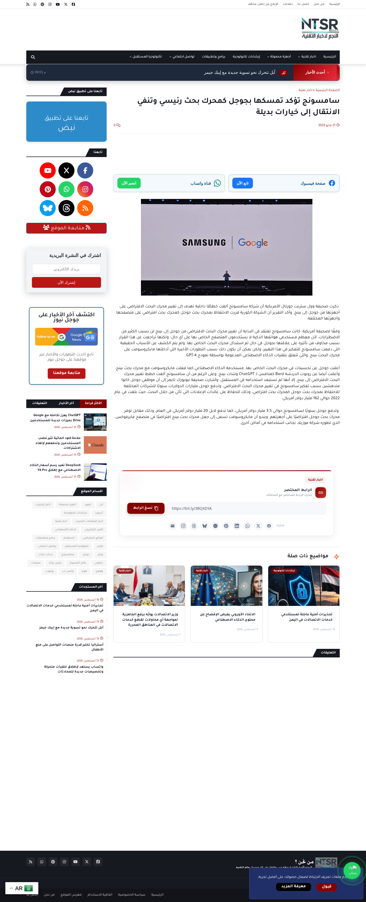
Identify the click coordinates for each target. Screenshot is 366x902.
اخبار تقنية (305, 90)
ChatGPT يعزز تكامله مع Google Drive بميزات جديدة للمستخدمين (55, 418)
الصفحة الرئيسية (328, 90)
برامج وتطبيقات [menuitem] (213, 57)
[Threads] (194, 526)
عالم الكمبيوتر (78, 563)
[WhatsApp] (247, 526)
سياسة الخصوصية (131, 895)
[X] (258, 526)
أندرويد (99, 513)
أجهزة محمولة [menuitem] (280, 57)
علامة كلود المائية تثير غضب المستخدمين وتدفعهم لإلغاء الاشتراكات (58, 443)
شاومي (99, 563)
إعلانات (288, 4)
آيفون (87, 504)
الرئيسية (334, 4)
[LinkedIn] (237, 526)
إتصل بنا (303, 4)
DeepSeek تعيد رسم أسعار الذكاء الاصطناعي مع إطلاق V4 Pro (55, 468)
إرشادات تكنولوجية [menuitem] (246, 57)
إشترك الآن (66, 282)
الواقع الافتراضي (93, 538)
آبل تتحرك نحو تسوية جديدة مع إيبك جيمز (71, 628)
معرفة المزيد (293, 887)
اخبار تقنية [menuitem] (308, 57)
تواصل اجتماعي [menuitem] (184, 57)
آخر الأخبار (66, 403)
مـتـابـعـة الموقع (68, 228)
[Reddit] (215, 526)
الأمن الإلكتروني (93, 529)
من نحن (319, 4)
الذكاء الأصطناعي (65, 529)
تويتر (100, 554)
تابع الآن (243, 183)
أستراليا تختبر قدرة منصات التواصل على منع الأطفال (228, 73)
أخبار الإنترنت (43, 504)
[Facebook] (269, 526)
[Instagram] (183, 526)
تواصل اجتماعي (47, 546)
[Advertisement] (123, 28)
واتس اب (67, 571)
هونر (84, 571)
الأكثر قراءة (93, 403)
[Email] (172, 526)
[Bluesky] (204, 526)
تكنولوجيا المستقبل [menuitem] (147, 57)
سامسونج (67, 554)
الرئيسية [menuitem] (329, 57)
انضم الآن (129, 183)
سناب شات (45, 554)
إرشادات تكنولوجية (75, 513)
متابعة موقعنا (66, 373)
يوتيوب (49, 571)
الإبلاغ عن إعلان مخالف (263, 4)
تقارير (100, 546)
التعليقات (39, 403)
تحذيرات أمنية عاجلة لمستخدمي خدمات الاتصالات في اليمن (65, 608)
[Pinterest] (226, 526)
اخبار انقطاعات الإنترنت (89, 521)
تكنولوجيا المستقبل (77, 546)
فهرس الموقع (71, 895)
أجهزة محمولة (67, 504)
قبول (326, 887)
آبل (101, 504)
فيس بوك (55, 563)
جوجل (86, 554)
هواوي (99, 571)
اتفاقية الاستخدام (100, 895)
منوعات (35, 563)
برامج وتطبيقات (45, 538)
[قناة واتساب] (352, 870)
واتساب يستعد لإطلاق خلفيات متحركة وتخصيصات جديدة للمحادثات (73, 669)
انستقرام (69, 538)
